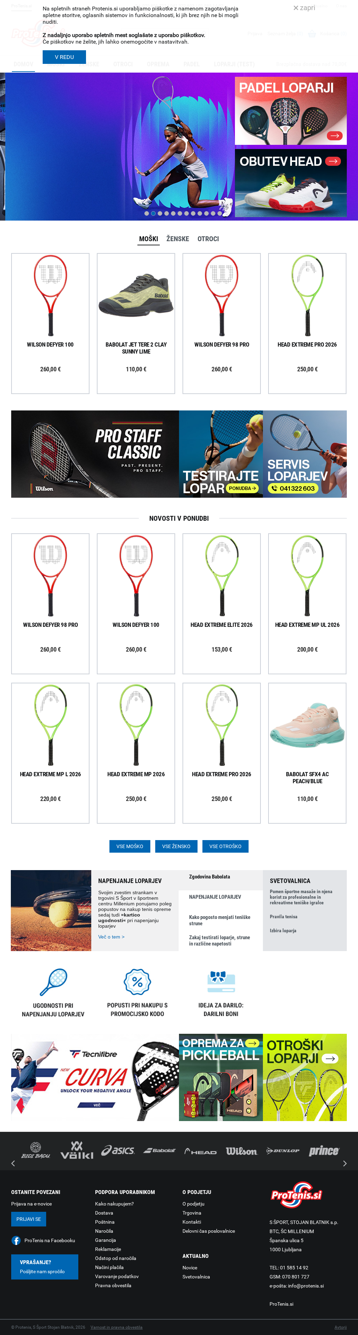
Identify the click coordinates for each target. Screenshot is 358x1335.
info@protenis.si (306, 1286)
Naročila (104, 1231)
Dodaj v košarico (55, 311)
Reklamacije (108, 1249)
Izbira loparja (283, 930)
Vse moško (129, 846)
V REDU (64, 57)
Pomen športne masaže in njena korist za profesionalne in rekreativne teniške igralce (301, 897)
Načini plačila (109, 1267)
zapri (306, 7)
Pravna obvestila (113, 1285)
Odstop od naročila (115, 1258)
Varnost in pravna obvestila (117, 1327)
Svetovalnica (196, 1277)
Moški (148, 239)
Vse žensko (176, 846)
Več (22, 189)
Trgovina (191, 1213)
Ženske (177, 239)
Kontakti (191, 1222)
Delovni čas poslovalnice (208, 1231)
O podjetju (193, 1204)
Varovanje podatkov (117, 1276)
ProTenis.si (281, 1304)
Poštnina (105, 1222)
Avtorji (341, 1327)
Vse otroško (225, 846)
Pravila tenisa (284, 916)
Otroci (208, 239)
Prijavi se (28, 1219)
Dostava (104, 1213)
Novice (189, 1267)
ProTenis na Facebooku (49, 1240)
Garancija (105, 1240)
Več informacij (55, 276)
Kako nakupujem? (114, 1204)
